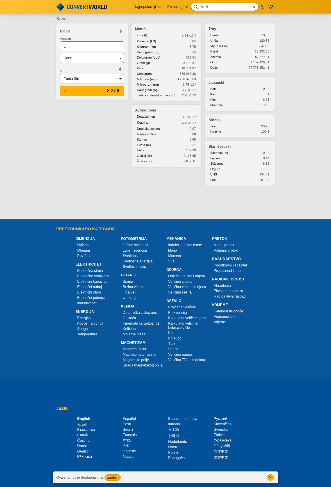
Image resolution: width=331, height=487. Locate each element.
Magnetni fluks (134, 349)
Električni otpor (89, 292)
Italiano (174, 424)
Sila (171, 261)
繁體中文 (221, 457)
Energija (84, 318)
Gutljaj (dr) (144, 155)
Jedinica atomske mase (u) (156, 95)
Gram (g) (143, 63)
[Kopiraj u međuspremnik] (65, 91)
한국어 (173, 436)
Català (82, 435)
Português (176, 458)
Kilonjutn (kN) (146, 41)
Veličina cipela (180, 281)
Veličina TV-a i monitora (187, 360)
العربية (82, 424)
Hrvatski (129, 451)
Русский (220, 419)
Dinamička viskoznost (140, 312)
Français (130, 435)
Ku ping (215, 131)
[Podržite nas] (271, 7)
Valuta (173, 349)
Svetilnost (130, 256)
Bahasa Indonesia (182, 419)
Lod (213, 180)
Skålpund (217, 163)
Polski (173, 452)
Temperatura (87, 334)
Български (86, 430)
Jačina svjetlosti (135, 245)
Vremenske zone (227, 317)
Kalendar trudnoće (228, 311)
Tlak (171, 344)
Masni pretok (224, 245)
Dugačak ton (146, 116)
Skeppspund (219, 153)
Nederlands (177, 442)
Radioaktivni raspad (230, 296)
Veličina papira (180, 354)
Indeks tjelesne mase (185, 245)
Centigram (144, 73)
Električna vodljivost (93, 276)
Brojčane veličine (182, 307)
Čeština (83, 440)
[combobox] (224, 7)
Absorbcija (222, 285)
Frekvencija (177, 312)
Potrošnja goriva (90, 323)
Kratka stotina (146, 134)
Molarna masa (134, 334)
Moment (174, 256)
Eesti (127, 424)
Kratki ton (143, 122)
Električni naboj (89, 287)
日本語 (173, 430)
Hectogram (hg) (148, 52)
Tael (213, 126)
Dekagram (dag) (148, 57)
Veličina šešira (180, 292)
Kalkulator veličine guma (188, 318)
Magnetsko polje (136, 360)
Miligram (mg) (147, 79)
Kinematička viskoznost (141, 323)
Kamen (142, 139)
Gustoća (129, 318)
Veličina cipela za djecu (187, 287)
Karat (141, 68)
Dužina (83, 245)
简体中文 (221, 451)
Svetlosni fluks (134, 267)
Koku (214, 89)
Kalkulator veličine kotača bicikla (183, 325)
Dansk (82, 446)
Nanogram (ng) (148, 90)
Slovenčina (223, 424)
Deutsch (84, 451)
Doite (214, 67)
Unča (140, 150)
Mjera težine (219, 46)
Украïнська (222, 440)
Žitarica (215, 57)
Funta (214, 35)
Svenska (221, 429)
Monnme (216, 105)
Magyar (129, 456)
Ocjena (215, 169)
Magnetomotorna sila (139, 354)
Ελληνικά (84, 457)
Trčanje (129, 292)
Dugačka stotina (148, 128)
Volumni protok (226, 250)
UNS (213, 174)
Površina (84, 256)
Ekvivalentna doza (228, 291)
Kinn (213, 99)
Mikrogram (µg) (148, 84)
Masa (172, 250)
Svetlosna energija (138, 261)
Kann (214, 94)
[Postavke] (120, 31)
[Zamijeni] (120, 69)
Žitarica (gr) (145, 161)
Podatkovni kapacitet (230, 265)
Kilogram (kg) (146, 46)
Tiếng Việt (222, 446)
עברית (127, 440)
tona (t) (142, 35)
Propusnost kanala (229, 271)
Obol (213, 62)
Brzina (128, 281)
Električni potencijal (93, 298)
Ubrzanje (130, 298)
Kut (171, 333)
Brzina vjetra (133, 287)
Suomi (128, 429)
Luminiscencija (135, 250)
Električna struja (90, 271)
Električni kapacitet (92, 281)
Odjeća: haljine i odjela (186, 276)
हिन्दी (126, 446)
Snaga (82, 329)
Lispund (216, 158)
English (113, 477)
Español (129, 419)
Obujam (83, 250)
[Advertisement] (165, 203)
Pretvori (65, 39)
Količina (129, 329)
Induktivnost (86, 303)
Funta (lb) (144, 145)
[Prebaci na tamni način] (262, 7)
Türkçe (219, 435)
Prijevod (174, 338)
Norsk (173, 447)
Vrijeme (220, 322)
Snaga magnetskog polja (143, 365)
